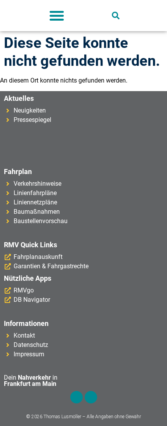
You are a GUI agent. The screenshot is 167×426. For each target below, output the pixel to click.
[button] (56, 15)
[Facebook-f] (76, 397)
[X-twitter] (91, 397)
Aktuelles (19, 98)
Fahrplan (18, 171)
